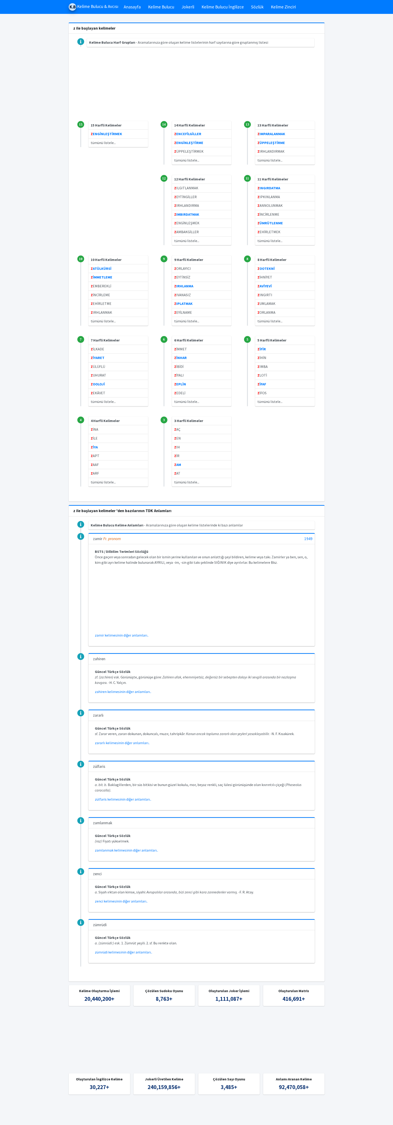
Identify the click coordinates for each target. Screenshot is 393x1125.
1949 (308, 538)
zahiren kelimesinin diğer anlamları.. (123, 691)
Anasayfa (132, 7)
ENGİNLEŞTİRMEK (106, 133)
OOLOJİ (98, 384)
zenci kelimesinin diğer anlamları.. (121, 901)
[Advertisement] (196, 89)
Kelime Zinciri (283, 7)
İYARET (97, 357)
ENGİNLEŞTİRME (188, 142)
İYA (94, 447)
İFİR (261, 349)
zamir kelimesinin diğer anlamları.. (122, 635)
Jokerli (187, 7)
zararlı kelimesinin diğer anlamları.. (122, 743)
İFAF (261, 384)
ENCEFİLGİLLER (187, 133)
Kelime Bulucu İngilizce (223, 7)
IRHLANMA (183, 286)
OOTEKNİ (266, 268)
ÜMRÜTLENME (270, 223)
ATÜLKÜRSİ (101, 268)
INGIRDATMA (268, 188)
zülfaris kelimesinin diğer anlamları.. (123, 799)
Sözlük (257, 7)
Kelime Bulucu (161, 7)
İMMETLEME (101, 277)
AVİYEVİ (264, 286)
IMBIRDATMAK (186, 214)
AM (177, 464)
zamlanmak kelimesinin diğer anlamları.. (126, 850)
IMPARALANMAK (271, 133)
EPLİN (180, 384)
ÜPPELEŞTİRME (271, 142)
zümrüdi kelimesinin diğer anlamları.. (123, 952)
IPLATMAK (183, 303)
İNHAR (180, 357)
